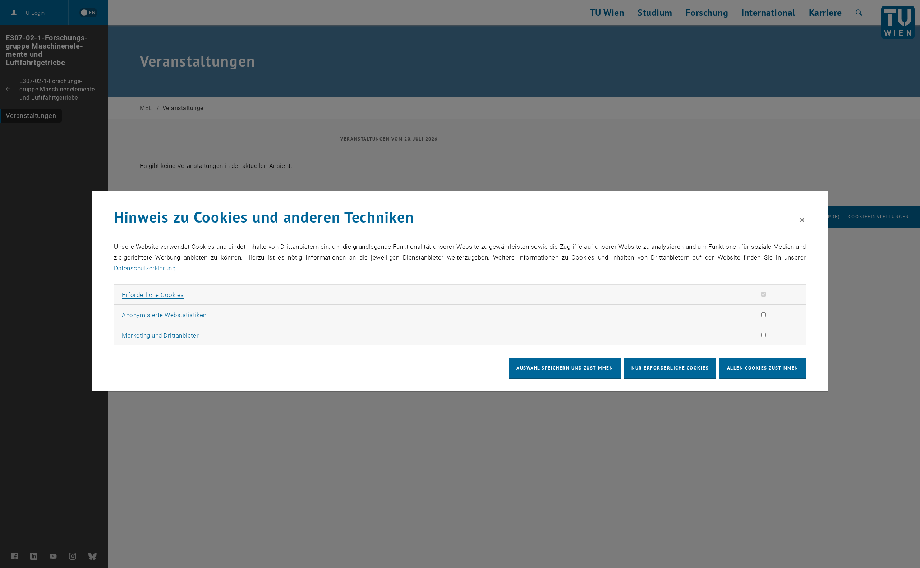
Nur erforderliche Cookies (670, 368)
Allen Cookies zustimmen (763, 368)
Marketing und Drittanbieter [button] (160, 335)
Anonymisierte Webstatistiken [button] (164, 315)
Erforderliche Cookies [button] (153, 294)
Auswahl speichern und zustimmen (564, 368)
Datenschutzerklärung (144, 268)
